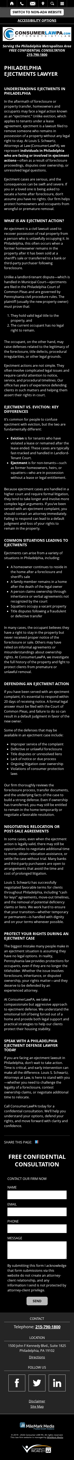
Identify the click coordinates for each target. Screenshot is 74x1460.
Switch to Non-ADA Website (37, 12)
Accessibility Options (37, 20)
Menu (62, 3)
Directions (37, 1357)
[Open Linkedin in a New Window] (57, 1383)
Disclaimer (37, 1401)
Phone (13, 1221)
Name (12, 1187)
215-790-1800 (37, 54)
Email (32, 3)
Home (12, 3)
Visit (43, 3)
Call (22, 3)
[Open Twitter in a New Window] (37, 1383)
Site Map (37, 1406)
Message (14, 1238)
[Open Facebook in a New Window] (16, 1383)
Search (52, 3)
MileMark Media (55, 1437)
